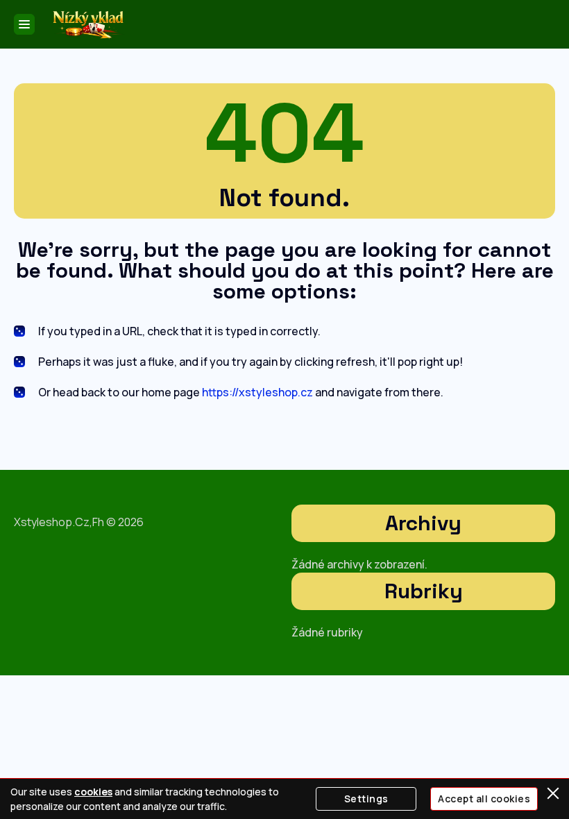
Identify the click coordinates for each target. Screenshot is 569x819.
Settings (366, 798)
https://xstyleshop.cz (257, 392)
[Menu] (24, 24)
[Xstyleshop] (87, 24)
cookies (93, 791)
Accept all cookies (484, 798)
